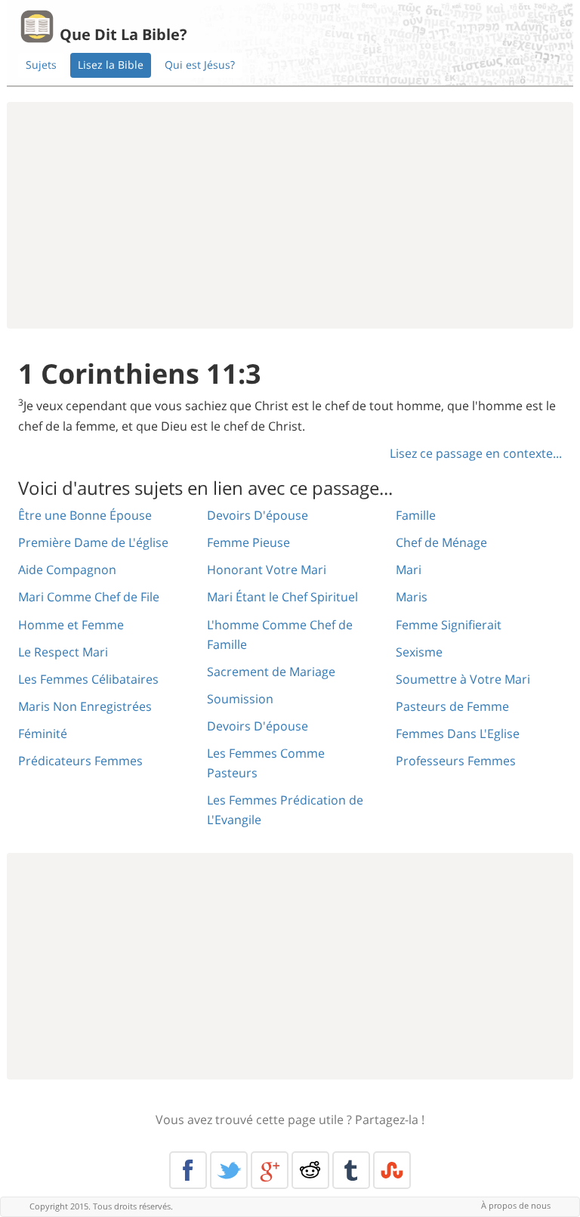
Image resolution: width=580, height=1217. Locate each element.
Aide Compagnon (67, 569)
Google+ (269, 1170)
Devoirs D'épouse (257, 515)
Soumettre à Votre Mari (463, 679)
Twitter (229, 1170)
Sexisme (419, 652)
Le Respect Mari (63, 652)
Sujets (41, 64)
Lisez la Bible (110, 64)
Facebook (188, 1170)
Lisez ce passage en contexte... (476, 453)
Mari (408, 569)
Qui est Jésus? (200, 64)
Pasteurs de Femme (452, 706)
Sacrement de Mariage (271, 671)
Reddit (310, 1170)
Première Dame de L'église (93, 542)
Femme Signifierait (448, 624)
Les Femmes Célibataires (88, 679)
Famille (416, 515)
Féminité (42, 733)
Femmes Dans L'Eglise (458, 733)
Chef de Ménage (441, 542)
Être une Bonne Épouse (85, 515)
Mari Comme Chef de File (88, 596)
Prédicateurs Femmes (80, 760)
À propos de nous (516, 1205)
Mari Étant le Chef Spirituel (282, 596)
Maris (411, 596)
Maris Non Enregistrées (85, 706)
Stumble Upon (392, 1170)
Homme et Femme (71, 624)
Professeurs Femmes (456, 760)
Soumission (240, 698)
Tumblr (351, 1170)
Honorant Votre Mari (266, 569)
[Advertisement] (290, 215)
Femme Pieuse (248, 542)
